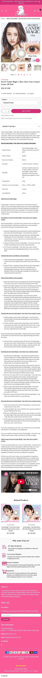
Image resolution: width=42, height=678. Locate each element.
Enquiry (31, 93)
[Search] (6, 10)
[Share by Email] (30, 75)
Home (2, 18)
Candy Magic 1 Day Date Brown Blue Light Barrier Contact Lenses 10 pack (32, 529)
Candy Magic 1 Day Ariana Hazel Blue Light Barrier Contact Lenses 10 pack (10, 529)
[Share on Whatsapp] (27, 75)
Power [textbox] (4, 99)
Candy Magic (4, 79)
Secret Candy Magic (26, 118)
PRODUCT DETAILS (9, 126)
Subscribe (5, 619)
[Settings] (35, 10)
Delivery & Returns (20, 93)
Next (39, 42)
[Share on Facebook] (16, 75)
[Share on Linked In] (24, 75)
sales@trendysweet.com (13, 637)
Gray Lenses (16, 118)
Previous (2, 42)
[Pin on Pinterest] (21, 75)
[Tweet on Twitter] (18, 75)
